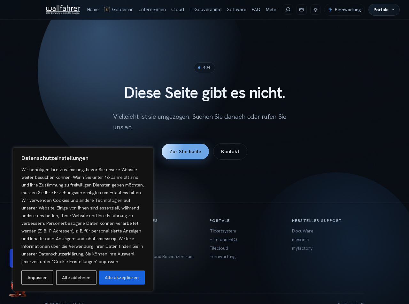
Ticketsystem (223, 231)
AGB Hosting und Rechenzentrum (160, 256)
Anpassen (37, 277)
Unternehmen (152, 9)
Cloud (177, 9)
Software (236, 9)
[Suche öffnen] (288, 9)
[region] (83, 219)
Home (93, 9)
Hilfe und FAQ (223, 239)
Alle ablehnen (76, 277)
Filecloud (219, 248)
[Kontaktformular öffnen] (302, 9)
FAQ (256, 9)
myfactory (302, 248)
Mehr (271, 9)
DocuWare (302, 231)
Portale (381, 9)
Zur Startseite (185, 151)
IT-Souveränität (205, 9)
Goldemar (122, 9)
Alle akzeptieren (122, 277)
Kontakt (230, 151)
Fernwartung (348, 9)
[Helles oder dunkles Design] (315, 9)
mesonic (300, 239)
